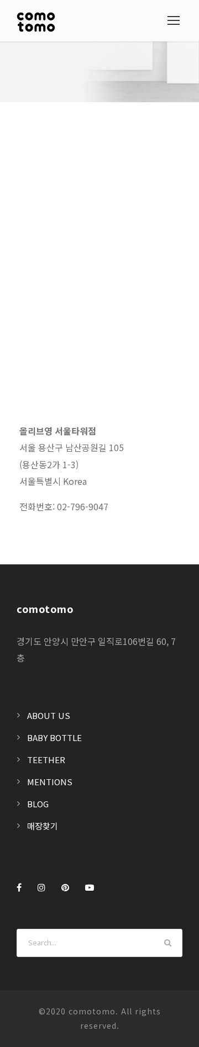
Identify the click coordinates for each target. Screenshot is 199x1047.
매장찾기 (42, 826)
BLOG (38, 804)
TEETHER (46, 759)
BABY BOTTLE (54, 737)
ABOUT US (48, 715)
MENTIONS (49, 781)
